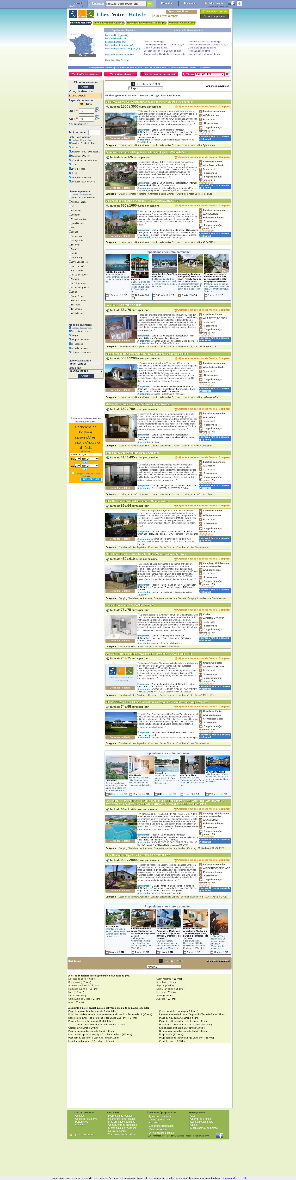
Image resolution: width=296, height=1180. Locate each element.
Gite (192, 1115)
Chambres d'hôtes (200, 1118)
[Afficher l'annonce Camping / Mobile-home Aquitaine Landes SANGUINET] (121, 838)
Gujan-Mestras (163, 979)
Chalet (194, 1124)
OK (245, 1178)
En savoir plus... (231, 1178)
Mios (70, 992)
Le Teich (160, 992)
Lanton (71, 995)
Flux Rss (154, 1122)
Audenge (160, 999)
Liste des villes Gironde (116, 60)
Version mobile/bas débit (121, 1134)
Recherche (98, 3)
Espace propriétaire (160, 1119)
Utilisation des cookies (161, 1132)
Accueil (78, 3)
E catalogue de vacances (122, 1127)
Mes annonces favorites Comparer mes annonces (122, 1123)
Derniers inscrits (117, 1130)
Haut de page (74, 961)
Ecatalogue (190, 3)
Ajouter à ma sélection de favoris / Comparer (204, 106)
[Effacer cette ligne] (77, 110)
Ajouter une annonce (160, 1116)
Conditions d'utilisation (161, 1125)
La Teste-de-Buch (77, 979)
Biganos (160, 985)
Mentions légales (158, 1129)
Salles (159, 995)
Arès (70, 1002)
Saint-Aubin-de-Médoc (79, 999)
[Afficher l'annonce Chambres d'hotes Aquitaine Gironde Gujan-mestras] (121, 536)
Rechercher (91, 479)
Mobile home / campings (204, 1127)
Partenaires (81, 1121)
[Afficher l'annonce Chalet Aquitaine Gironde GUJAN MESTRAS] (121, 638)
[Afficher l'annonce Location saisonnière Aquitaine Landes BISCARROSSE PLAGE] (121, 888)
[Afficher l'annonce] (118, 270)
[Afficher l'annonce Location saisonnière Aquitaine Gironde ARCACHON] (121, 233)
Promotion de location (120, 1115)
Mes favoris (216, 3)
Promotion (167, 3)
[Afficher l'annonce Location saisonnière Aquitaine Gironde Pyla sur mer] (121, 135)
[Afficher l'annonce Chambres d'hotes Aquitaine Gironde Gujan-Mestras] (121, 734)
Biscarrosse (74, 982)
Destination (85, 451)
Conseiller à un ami (86, 1118)
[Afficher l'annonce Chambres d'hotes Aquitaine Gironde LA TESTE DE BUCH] (121, 338)
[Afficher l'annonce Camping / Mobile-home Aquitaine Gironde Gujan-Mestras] (121, 588)
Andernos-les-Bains (78, 985)
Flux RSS (80, 1124)
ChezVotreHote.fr (76, 6)
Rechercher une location (121, 1118)
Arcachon (161, 982)
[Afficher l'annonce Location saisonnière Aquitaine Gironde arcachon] (121, 485)
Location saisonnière (201, 1121)
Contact (79, 1115)
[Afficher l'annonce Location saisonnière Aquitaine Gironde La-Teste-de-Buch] (121, 387)
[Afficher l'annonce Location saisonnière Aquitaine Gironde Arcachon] (121, 437)
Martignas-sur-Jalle (77, 989)
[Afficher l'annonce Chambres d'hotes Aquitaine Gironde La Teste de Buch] (121, 185)
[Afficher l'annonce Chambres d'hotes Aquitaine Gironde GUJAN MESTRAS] (121, 675)
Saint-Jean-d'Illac (164, 989)
